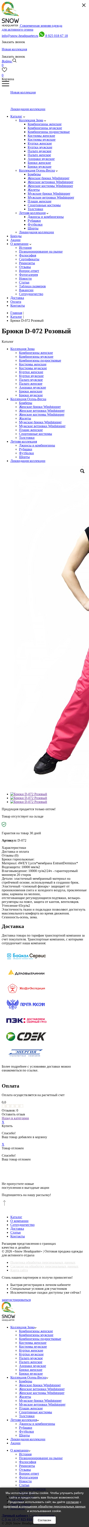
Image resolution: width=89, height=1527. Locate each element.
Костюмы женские (32, 364)
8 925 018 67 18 (56, 36)
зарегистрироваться (16, 1300)
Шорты (24, 457)
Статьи (15, 1232)
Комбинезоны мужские (36, 356)
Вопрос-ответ (29, 1473)
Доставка (17, 1228)
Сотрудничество (22, 1225)
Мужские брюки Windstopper (40, 422)
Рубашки (25, 449)
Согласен (44, 1520)
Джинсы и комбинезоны (37, 445)
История (25, 1454)
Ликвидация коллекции (27, 461)
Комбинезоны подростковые (40, 360)
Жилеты (25, 418)
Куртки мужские (31, 376)
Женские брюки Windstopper (40, 407)
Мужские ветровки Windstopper (42, 426)
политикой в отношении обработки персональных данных (44, 1506)
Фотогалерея (28, 1477)
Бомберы (25, 403)
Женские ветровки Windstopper (42, 410)
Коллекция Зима (22, 349)
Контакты (17, 1236)
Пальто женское (30, 383)
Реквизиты (27, 1466)
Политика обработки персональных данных (42, 1262)
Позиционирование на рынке (41, 1458)
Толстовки (27, 437)
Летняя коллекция (23, 441)
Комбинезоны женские (36, 353)
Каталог (16, 1217)
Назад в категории (15, 1118)
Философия (27, 1462)
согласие (72, 1502)
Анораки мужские (32, 387)
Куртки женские (31, 372)
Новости (25, 1481)
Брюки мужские (31, 395)
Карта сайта (19, 1270)
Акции (15, 1443)
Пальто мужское (31, 380)
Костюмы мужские (33, 368)
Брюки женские (30, 391)
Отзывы (25, 1469)
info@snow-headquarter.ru (20, 36)
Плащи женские (31, 430)
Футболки (26, 453)
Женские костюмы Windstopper (41, 414)
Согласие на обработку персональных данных (44, 1266)
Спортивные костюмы (35, 434)
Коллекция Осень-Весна (28, 399)
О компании (19, 1221)
